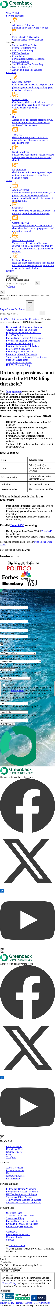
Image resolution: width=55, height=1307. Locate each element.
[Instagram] (2, 951)
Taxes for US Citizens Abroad (20, 1215)
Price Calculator (14, 1146)
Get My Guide (7, 724)
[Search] (37, 283)
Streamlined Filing (15, 1218)
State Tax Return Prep (22, 50)
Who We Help (13, 13)
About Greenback (14, 1167)
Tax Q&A (5, 319)
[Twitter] (27, 887)
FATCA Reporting (21, 61)
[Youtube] (27, 947)
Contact (10, 271)
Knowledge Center (15, 1149)
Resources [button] (11, 72)
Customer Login (14, 1237)
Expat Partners (13, 1178)
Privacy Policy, (10, 1283)
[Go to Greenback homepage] (16, 8)
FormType (11, 280)
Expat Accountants (15, 1170)
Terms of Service (24, 1303)
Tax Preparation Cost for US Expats (23, 1200)
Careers (9, 1173)
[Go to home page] (16, 774)
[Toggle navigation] (30, 305)
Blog (8, 1154)
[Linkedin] (2, 891)
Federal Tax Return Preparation (21, 1189)
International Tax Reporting (25, 319)
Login (12, 286)
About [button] (9, 180)
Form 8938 (17, 525)
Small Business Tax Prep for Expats (23, 1202)
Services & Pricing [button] (15, 15)
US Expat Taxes (14, 1213)
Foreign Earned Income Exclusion (22, 1221)
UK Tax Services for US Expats (21, 1194)
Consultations (18, 56)
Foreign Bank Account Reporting (28, 58)
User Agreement (42, 1303)
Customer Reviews (15, 1176)
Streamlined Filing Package (25, 45)
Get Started (20, 309)
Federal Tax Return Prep (24, 48)
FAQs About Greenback (18, 1234)
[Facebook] (27, 832)
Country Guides (14, 1152)
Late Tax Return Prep (22, 67)
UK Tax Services (20, 53)
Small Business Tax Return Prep (27, 64)
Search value (23, 280)
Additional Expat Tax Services (27, 69)
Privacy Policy (18, 690)
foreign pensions (14, 391)
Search (13, 277)
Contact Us (11, 1231)
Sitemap (10, 1240)
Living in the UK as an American (22, 1223)
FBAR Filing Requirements (19, 1226)
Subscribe (5, 1291)
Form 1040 (46, 531)
